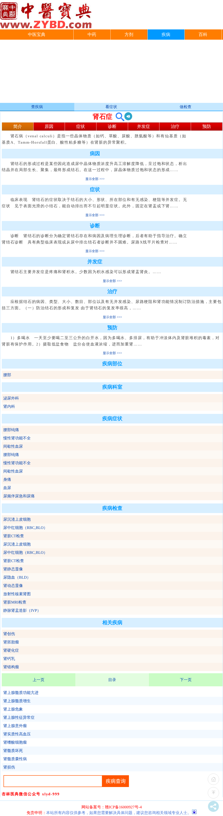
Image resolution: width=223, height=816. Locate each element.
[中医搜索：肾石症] (118, 116)
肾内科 (9, 406)
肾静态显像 (13, 569)
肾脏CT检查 (13, 536)
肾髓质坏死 (13, 750)
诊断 (112, 126)
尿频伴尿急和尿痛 (19, 496)
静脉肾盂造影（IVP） (22, 610)
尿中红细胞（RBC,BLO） (25, 527)
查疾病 (37, 107)
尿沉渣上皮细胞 (17, 519)
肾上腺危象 (13, 709)
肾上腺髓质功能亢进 (21, 692)
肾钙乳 (9, 658)
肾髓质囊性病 (15, 759)
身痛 (7, 479)
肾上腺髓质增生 (17, 701)
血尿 (7, 488)
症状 (80, 126)
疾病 (166, 34)
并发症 (143, 126)
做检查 (185, 107)
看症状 (111, 107)
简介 (17, 126)
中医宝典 (36, 34)
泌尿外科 (11, 398)
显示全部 (91, 179)
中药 (92, 34)
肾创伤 (9, 634)
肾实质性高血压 (17, 734)
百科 (203, 34)
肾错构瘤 (11, 667)
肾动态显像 (13, 585)
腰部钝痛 (11, 430)
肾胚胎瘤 (11, 642)
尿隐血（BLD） (17, 577)
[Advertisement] (111, 72)
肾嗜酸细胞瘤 (15, 742)
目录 (112, 680)
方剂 (129, 34)
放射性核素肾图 (17, 594)
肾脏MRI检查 (14, 602)
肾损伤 (9, 767)
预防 (206, 126)
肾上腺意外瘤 (15, 726)
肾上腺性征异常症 (19, 717)
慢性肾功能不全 (17, 438)
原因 (49, 126)
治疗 (175, 126)
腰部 (7, 375)
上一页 (38, 680)
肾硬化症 (11, 650)
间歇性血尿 (13, 446)
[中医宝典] (45, 27)
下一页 (186, 680)
